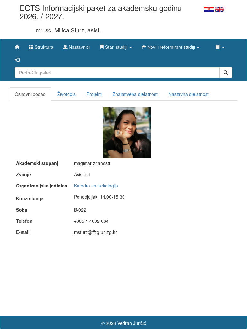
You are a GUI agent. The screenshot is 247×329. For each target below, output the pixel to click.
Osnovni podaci (30, 94)
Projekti (94, 94)
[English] (219, 8)
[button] (116, 45)
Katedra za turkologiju (96, 185)
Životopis (66, 94)
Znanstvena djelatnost (135, 94)
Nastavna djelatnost (189, 94)
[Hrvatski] (209, 8)
